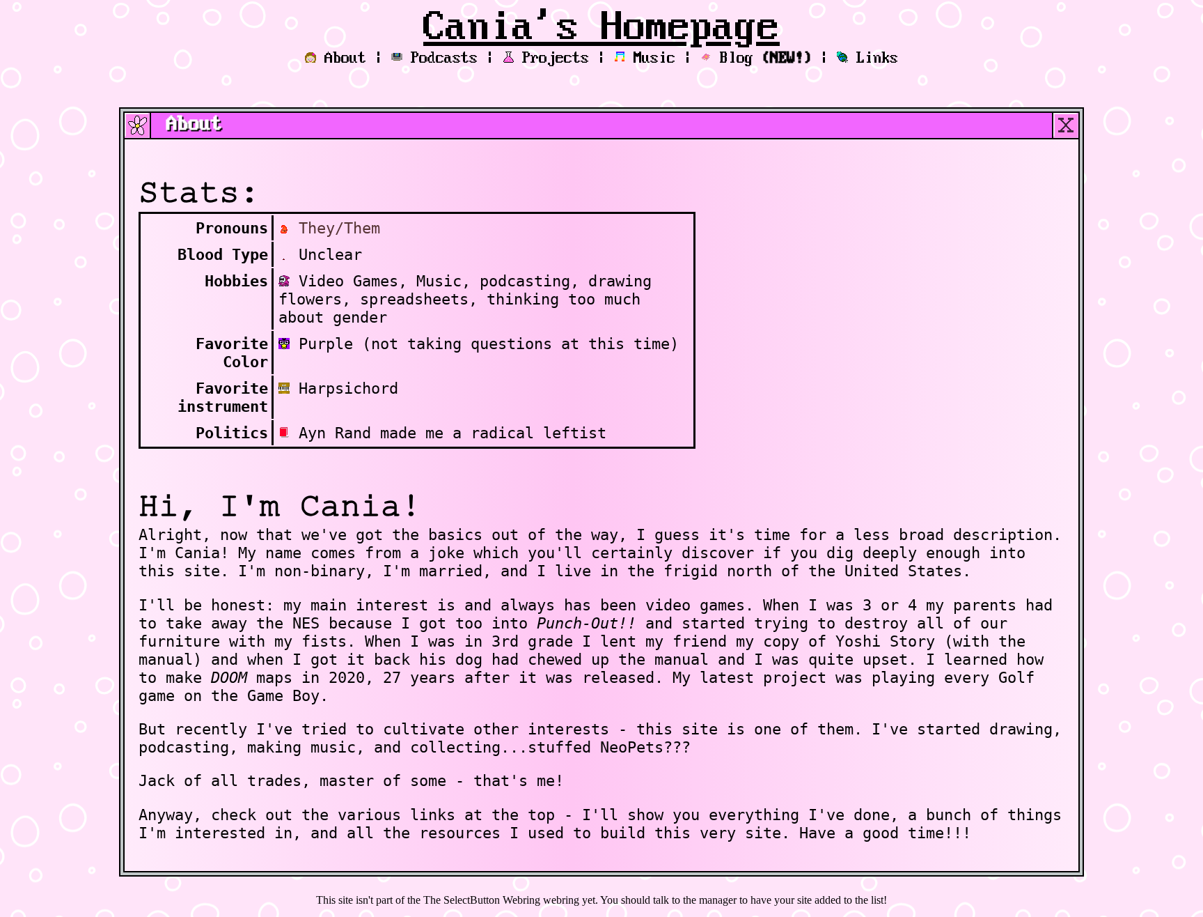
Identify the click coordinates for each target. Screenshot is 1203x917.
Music (654, 58)
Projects (555, 58)
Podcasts (444, 58)
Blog (766, 58)
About (345, 58)
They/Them (339, 228)
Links (877, 58)
